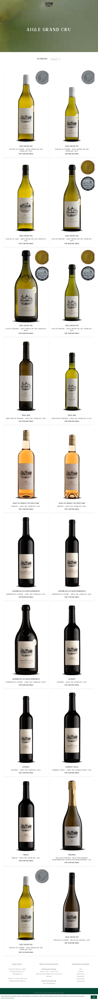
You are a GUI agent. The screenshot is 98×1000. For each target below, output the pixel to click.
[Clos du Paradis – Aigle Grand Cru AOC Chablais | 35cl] (71, 285)
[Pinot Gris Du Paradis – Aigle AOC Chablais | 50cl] (26, 375)
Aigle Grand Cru (26, 146)
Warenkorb (80, 976)
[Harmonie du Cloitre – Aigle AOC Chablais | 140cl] (26, 639)
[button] (26, 864)
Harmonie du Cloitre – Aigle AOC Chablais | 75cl (26, 594)
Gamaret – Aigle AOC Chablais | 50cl (26, 770)
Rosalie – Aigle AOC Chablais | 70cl (26, 506)
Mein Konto (80, 974)
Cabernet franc (72, 767)
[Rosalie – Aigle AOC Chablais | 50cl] (71, 463)
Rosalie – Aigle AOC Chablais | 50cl (72, 506)
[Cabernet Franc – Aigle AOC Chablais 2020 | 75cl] (71, 727)
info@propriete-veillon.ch (17, 981)
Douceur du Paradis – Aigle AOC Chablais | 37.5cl (72, 418)
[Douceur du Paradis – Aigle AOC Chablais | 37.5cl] (71, 375)
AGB (80, 969)
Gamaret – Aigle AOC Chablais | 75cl (72, 682)
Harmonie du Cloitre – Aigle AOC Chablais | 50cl (72, 594)
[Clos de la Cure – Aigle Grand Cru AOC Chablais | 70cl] (26, 195)
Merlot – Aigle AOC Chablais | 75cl (26, 858)
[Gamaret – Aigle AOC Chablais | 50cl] (26, 727)
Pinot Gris (26, 415)
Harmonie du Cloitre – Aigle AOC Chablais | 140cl (26, 682)
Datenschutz (80, 979)
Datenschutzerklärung (7, 998)
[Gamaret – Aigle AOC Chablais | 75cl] (71, 639)
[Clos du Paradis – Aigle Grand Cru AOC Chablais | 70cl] (71, 195)
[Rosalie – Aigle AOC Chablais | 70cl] (26, 463)
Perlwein (72, 855)
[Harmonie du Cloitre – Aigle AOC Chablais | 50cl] (71, 551)
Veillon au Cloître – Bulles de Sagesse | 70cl (71, 940)
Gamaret (72, 679)
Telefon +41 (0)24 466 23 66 (17, 978)
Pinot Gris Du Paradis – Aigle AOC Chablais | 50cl (26, 418)
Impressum (80, 981)
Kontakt (80, 971)
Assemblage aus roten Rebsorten (26, 591)
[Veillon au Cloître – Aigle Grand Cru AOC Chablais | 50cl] (26, 904)
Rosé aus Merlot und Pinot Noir (26, 503)
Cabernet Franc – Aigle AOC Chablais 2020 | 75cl (72, 770)
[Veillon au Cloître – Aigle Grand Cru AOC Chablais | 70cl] (26, 106)
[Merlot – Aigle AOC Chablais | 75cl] (26, 814)
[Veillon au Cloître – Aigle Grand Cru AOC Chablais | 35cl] (71, 106)
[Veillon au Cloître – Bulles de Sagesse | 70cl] (71, 901)
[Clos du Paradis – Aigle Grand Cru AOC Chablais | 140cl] (26, 285)
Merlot (26, 855)
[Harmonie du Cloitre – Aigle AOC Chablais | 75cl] (26, 551)
